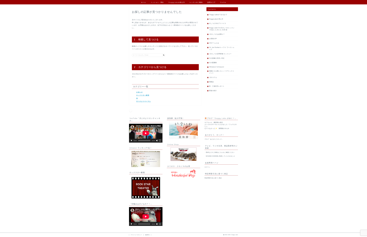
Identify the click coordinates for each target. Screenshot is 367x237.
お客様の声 (213, 38)
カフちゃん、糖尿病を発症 (214, 122)
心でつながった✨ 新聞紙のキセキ (217, 128)
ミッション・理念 (157, 2)
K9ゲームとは (214, 43)
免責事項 (147, 234)
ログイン (207, 167)
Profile (223, 2)
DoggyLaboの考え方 (176, 2)
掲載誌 (211, 82)
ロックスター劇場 (142, 95)
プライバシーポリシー (136, 234)
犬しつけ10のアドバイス (217, 23)
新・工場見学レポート (216, 86)
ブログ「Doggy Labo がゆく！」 (222, 118)
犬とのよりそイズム (143, 101)
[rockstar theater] (145, 187)
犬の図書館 (213, 62)
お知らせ (139, 92)
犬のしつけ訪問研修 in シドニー (220, 54)
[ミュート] (157, 141)
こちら (221, 152)
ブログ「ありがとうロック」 (214, 139)
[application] (145, 133)
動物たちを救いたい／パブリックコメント (221, 72)
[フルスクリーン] (160, 141)
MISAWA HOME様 (212, 156)
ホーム (143, 2)
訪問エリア (211, 2)
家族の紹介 (213, 90)
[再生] (131, 141)
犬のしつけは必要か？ (217, 34)
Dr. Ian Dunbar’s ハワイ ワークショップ (221, 48)
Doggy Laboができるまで (218, 14)
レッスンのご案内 (196, 2)
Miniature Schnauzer (216, 67)
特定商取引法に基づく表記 (213, 178)
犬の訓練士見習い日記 (216, 58)
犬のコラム (213, 77)
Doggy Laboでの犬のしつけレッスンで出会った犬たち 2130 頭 (221, 29)
